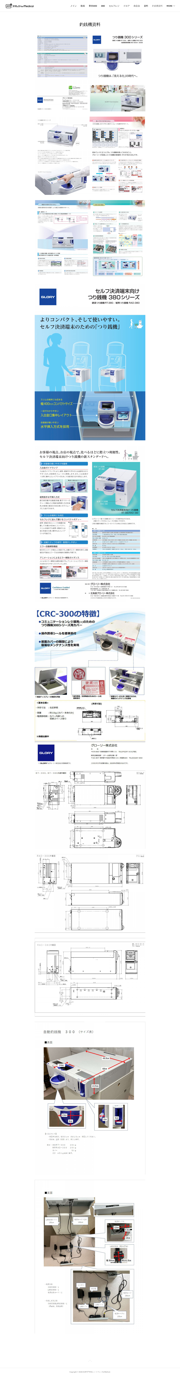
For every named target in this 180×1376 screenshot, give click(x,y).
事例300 (93, 6)
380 (103, 6)
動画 (83, 6)
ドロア (126, 6)
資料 (146, 6)
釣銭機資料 (157, 6)
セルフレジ (114, 6)
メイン (73, 6)
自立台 (137, 6)
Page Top (90, 1361)
